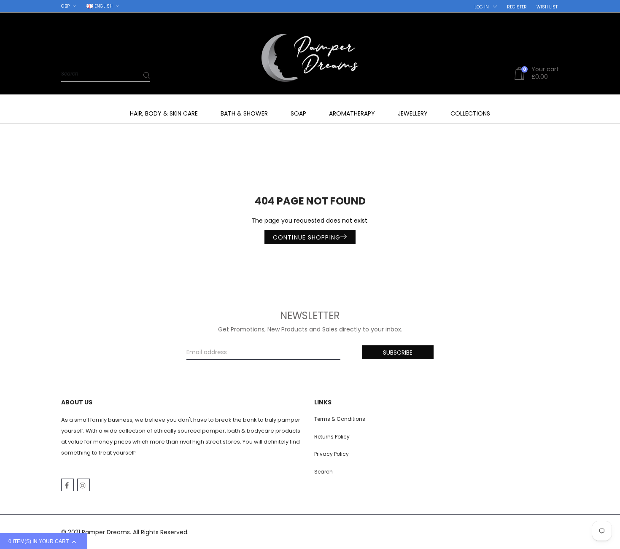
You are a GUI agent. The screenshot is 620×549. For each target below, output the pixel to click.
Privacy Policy (331, 454)
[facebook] (67, 485)
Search (323, 471)
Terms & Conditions (339, 419)
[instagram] (83, 485)
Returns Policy (332, 436)
